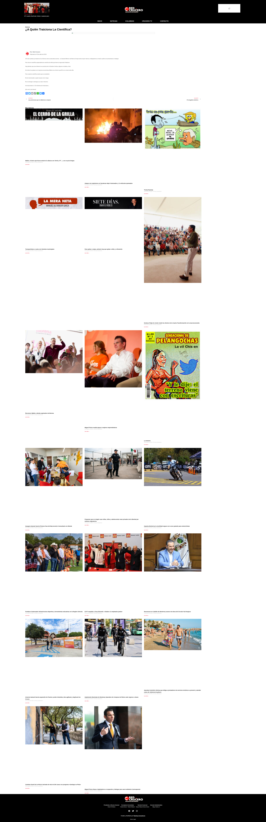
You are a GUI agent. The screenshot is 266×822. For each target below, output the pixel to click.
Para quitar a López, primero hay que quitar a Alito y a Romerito (103, 249)
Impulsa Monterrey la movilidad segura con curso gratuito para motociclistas (167, 526)
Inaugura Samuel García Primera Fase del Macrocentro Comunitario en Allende (48, 526)
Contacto (164, 21)
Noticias (30, 14)
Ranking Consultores (139, 815)
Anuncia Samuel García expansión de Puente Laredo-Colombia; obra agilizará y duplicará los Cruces (52, 698)
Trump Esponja (148, 190)
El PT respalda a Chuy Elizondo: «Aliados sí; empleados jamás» (36, 16)
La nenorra (147, 440)
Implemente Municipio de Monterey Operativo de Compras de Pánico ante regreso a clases (111, 697)
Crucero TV (147, 21)
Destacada (26, 14)
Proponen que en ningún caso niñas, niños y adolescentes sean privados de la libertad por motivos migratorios (112, 520)
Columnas (129, 21)
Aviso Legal (133, 819)
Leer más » (27, 164)
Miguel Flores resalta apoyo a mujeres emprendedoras (101, 427)
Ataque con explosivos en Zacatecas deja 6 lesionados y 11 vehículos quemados (109, 183)
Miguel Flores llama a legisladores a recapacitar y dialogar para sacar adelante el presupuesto (112, 789)
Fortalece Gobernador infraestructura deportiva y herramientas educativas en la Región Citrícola (54, 611)
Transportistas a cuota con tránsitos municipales (39, 249)
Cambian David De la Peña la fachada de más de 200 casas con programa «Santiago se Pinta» (53, 784)
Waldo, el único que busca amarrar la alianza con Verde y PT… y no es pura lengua (49, 160)
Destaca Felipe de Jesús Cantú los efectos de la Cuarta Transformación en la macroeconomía (171, 323)
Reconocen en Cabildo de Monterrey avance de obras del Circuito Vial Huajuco (167, 611)
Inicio (99, 21)
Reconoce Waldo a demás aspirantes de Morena (39, 413)
